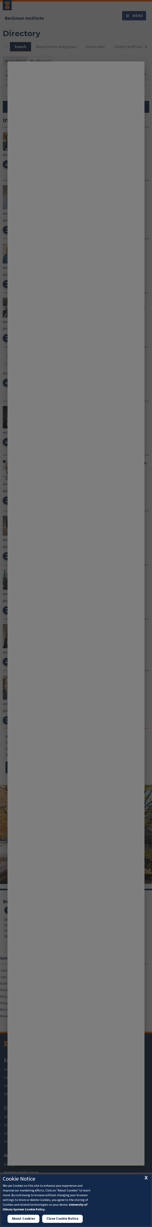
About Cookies (23, 1218)
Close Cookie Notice (62, 1218)
